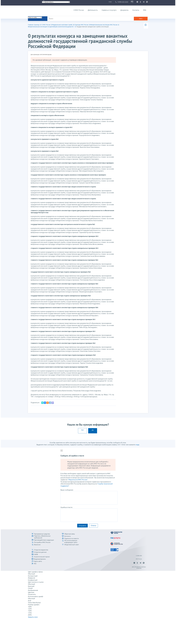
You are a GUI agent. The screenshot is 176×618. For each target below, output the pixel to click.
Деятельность (93, 10)
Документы (124, 10)
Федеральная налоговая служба (62, 25)
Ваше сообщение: (66, 490)
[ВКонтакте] (45, 403)
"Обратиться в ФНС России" (78, 480)
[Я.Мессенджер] (42, 403)
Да (93, 430)
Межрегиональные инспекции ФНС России (104, 25)
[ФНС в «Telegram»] (143, 2)
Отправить (82, 526)
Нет (82, 430)
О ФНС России (79, 10)
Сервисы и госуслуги (109, 10)
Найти (140, 18)
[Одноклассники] (47, 403)
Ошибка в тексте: (66, 507)
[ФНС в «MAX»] (146, 2)
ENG (144, 10)
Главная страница (34, 25)
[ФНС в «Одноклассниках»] (140, 2)
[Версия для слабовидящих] (110, 2)
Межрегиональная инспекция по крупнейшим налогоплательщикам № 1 (51, 27)
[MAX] (53, 403)
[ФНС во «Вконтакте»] (137, 2)
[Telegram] (50, 403)
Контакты (135, 10)
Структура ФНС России (81, 25)
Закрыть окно (33, 617)
